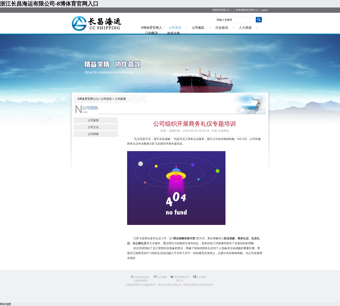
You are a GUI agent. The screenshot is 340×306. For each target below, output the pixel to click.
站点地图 (162, 277)
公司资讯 (175, 27)
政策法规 (173, 33)
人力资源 (245, 27)
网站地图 (5, 304)
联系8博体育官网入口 (247, 10)
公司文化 (93, 127)
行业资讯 (221, 27)
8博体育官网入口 (221, 10)
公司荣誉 (93, 134)
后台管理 (201, 277)
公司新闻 (120, 98)
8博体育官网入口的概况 (151, 30)
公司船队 (198, 27)
